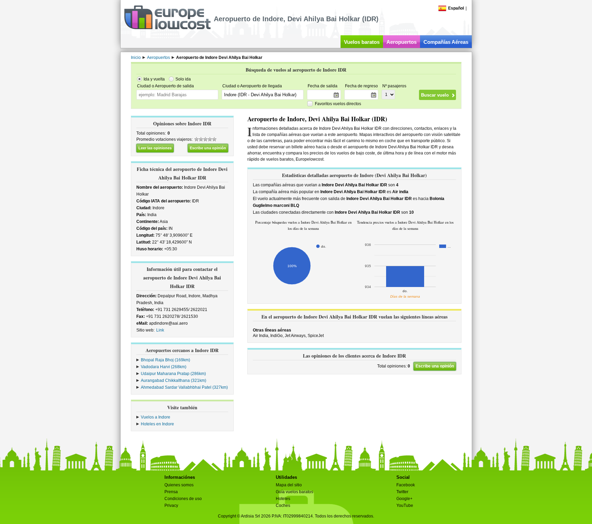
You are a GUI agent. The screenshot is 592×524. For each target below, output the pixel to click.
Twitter (402, 491)
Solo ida (183, 79)
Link (160, 330)
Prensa (171, 491)
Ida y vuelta (154, 79)
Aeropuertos (401, 42)
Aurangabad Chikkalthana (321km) (173, 380)
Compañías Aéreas (445, 42)
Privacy (171, 505)
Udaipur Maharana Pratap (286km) (173, 373)
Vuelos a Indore (155, 417)
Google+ (404, 498)
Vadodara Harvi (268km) (163, 366)
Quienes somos (179, 485)
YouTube (404, 505)
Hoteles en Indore (157, 424)
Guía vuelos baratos (294, 491)
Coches (283, 505)
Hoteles (283, 498)
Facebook (405, 485)
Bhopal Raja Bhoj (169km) (165, 360)
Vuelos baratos (362, 42)
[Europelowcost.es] (167, 28)
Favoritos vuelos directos (338, 103)
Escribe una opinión (208, 148)
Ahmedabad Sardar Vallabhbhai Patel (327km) (184, 387)
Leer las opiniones (155, 148)
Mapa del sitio (289, 485)
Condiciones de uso (183, 498)
